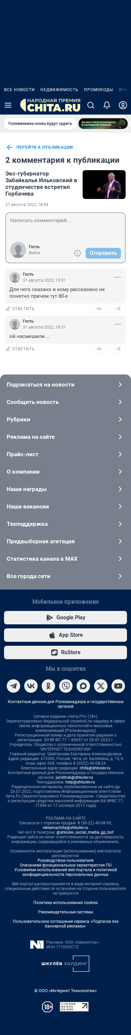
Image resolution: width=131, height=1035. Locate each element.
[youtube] (118, 686)
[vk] (31, 686)
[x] (100, 686)
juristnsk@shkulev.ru (74, 777)
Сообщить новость (33, 402)
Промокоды (98, 89)
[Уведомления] (107, 105)
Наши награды (27, 489)
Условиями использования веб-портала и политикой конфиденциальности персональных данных (65, 872)
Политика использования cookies (65, 902)
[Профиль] (123, 105)
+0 (98, 308)
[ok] (48, 686)
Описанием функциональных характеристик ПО (66, 865)
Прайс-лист (23, 454)
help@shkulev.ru (80, 782)
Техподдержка (27, 524)
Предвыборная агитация (41, 541)
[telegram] (13, 686)
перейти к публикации (44, 147)
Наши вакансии (28, 506)
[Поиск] (91, 105)
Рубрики (18, 419)
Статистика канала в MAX (42, 558)
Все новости (19, 89)
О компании (23, 471)
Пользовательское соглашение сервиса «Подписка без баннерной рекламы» (66, 923)
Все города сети (28, 576)
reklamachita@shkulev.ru (65, 827)
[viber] (66, 686)
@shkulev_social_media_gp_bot (85, 832)
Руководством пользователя (66, 860)
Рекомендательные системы (65, 912)
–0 (117, 308)
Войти (34, 253)
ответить (23, 308)
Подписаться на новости (41, 384)
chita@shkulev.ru (95, 768)
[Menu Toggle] (8, 105)
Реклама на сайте (31, 436)
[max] (83, 686)
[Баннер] (103, 123)
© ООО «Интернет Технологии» (65, 990)
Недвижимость (59, 89)
